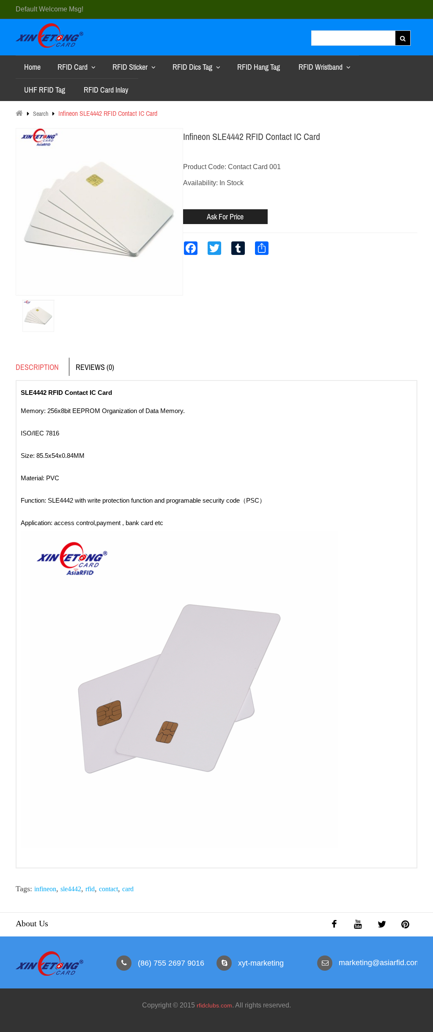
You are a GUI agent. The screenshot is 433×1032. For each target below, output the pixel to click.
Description (37, 367)
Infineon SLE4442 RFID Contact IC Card (107, 113)
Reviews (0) (95, 367)
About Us (32, 923)
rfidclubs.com (214, 1005)
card (128, 888)
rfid (90, 888)
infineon (45, 888)
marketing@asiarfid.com (380, 962)
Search (40, 113)
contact (108, 888)
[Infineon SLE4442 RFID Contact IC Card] (38, 300)
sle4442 (70, 888)
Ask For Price (225, 216)
